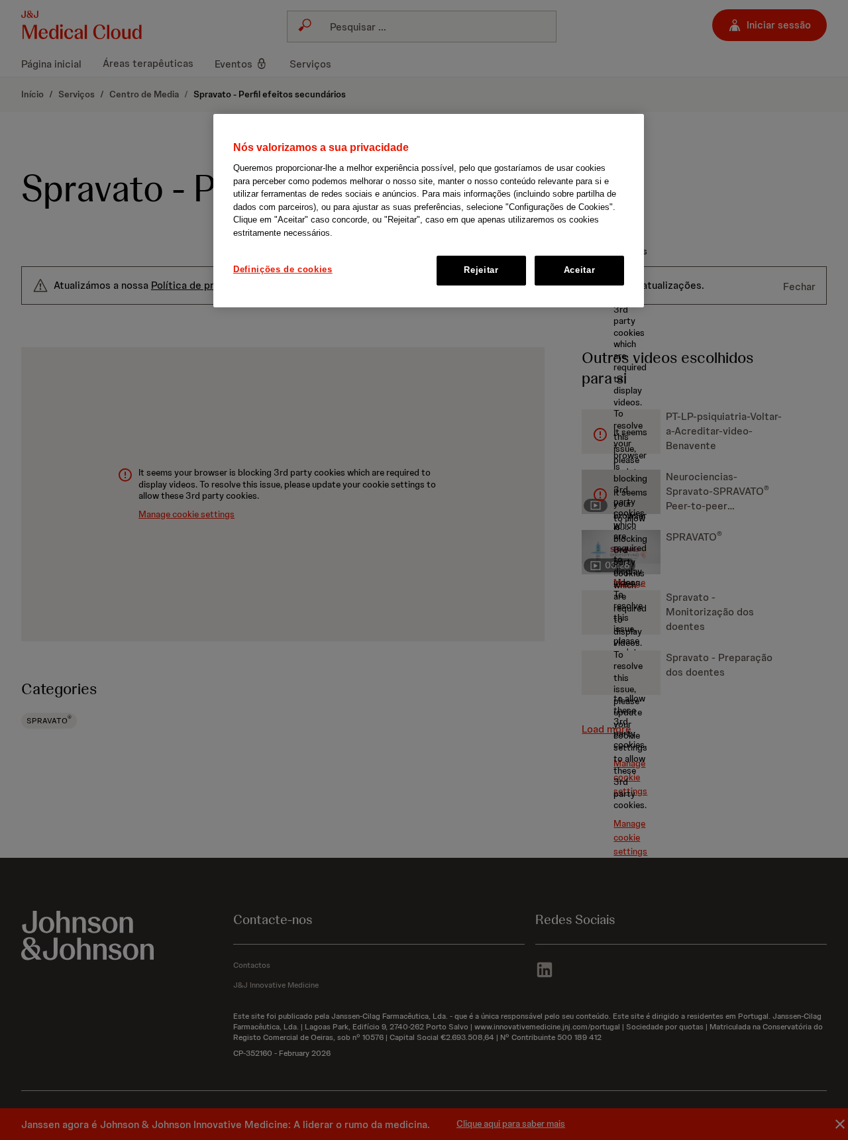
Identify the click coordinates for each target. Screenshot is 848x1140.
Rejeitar (481, 271)
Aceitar (580, 271)
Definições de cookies (283, 270)
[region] (428, 210)
